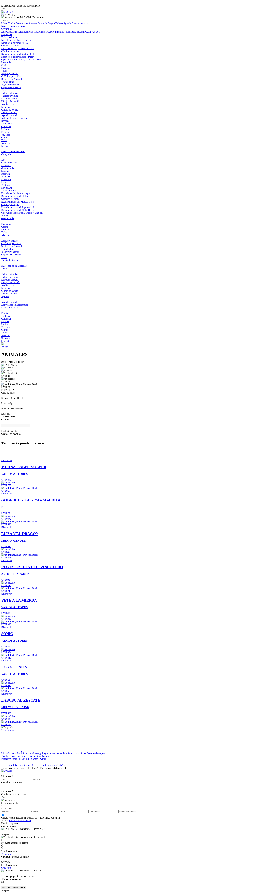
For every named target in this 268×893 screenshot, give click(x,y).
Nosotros (5, 338)
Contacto (5, 341)
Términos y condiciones (74, 753)
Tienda (5, 756)
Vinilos (12, 23)
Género (51, 31)
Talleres (59, 23)
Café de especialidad (11, 76)
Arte (3, 31)
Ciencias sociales (14, 31)
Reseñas (5, 121)
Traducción (6, 123)
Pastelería (6, 68)
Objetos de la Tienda (11, 87)
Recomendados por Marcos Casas (17, 48)
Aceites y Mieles (9, 73)
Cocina (4, 65)
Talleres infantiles (9, 93)
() (10, 11)
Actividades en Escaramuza (14, 118)
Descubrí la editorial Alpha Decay (17, 56)
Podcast (5, 129)
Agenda (67, 23)
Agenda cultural (9, 115)
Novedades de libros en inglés (16, 40)
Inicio (4, 753)
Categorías (6, 29)
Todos (4, 70)
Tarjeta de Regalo (46, 23)
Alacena (33, 23)
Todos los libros (9, 37)
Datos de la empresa (97, 753)
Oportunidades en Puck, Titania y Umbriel (22, 59)
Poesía (87, 31)
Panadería (6, 62)
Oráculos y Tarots (10, 45)
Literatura (79, 31)
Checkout (6, 868)
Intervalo (21, 756)
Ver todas (95, 31)
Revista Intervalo (80, 23)
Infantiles (60, 31)
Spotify (35, 759)
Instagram (6, 759)
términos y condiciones (20, 820)
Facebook (16, 759)
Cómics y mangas (10, 51)
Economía (28, 31)
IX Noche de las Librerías (14, 265)
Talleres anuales (9, 112)
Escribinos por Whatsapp (29, 753)
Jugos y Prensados (10, 84)
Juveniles (69, 31)
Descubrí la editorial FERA (14, 42)
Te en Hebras (7, 82)
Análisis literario (9, 104)
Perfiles (5, 132)
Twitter (42, 759)
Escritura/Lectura (9, 98)
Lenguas (5, 107)
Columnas (6, 126)
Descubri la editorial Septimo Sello (18, 54)
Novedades (6, 34)
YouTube (5, 134)
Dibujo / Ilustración (10, 101)
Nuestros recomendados (13, 26)
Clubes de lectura (9, 109)
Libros (4, 23)
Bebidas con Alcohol (11, 79)
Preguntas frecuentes (52, 753)
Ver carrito (6, 854)
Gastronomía (22, 23)
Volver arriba (7, 730)
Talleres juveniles (9, 95)
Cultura (5, 137)
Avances (5, 143)
